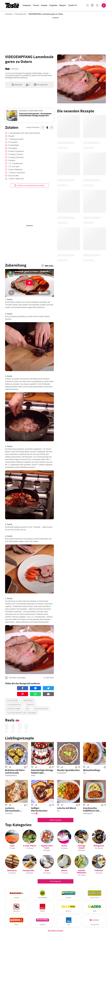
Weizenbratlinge (91, 770)
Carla (33, 813)
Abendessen (28, 700)
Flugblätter (53, 5)
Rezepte (44, 5)
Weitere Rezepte (55, 820)
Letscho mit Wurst (66, 808)
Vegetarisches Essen (47, 846)
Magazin (62, 5)
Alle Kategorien (55, 881)
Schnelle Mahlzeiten (81, 871)
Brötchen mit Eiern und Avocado (15, 771)
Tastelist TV (72, 5)
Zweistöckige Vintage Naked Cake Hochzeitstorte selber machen (42, 771)
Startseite (8, 14)
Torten (64, 845)
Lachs (12, 845)
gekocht (30, 704)
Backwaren (12, 870)
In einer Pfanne (29, 845)
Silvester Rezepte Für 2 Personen (21, 713)
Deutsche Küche (41, 709)
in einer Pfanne (13, 709)
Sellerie (64, 870)
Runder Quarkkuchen (68, 770)
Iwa (84, 773)
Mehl (47, 870)
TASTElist (14, 69)
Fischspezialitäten (30, 870)
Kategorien (27, 5)
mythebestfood (11, 775)
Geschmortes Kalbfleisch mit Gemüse (91, 809)
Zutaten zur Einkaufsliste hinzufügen (31, 185)
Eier (27, 709)
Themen (36, 5)
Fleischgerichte (20, 14)
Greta (33, 775)
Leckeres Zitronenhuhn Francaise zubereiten (16, 809)
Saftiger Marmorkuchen (39, 809)
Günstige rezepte (81, 846)
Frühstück (99, 870)
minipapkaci (62, 773)
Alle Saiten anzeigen (55, 931)
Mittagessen (12, 700)
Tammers (8, 813)
